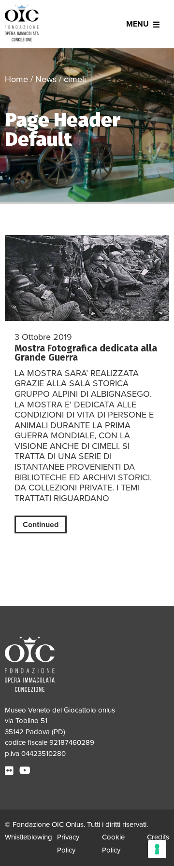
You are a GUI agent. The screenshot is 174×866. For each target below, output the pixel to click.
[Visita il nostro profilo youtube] (26, 771)
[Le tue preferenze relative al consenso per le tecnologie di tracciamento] (157, 849)
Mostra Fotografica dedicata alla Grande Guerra (85, 353)
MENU (137, 24)
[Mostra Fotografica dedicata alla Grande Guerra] (87, 278)
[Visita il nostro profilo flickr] (10, 771)
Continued (40, 525)
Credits (158, 837)
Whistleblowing (28, 837)
